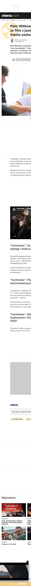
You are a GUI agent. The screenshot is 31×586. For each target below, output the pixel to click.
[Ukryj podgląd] (28, 562)
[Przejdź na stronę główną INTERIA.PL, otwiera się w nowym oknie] (7, 15)
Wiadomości (12, 20)
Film (7, 20)
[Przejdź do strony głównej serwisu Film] (16, 15)
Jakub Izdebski (23, 40)
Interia (3, 20)
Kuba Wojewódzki (17, 419)
